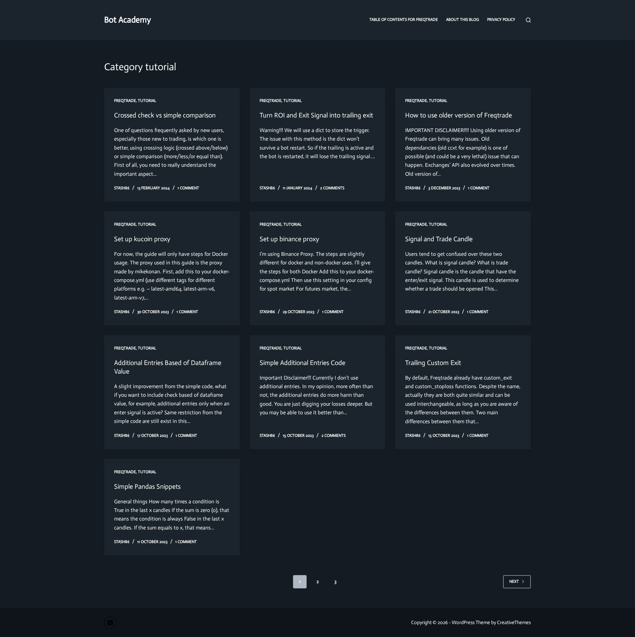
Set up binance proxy (289, 239)
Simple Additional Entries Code (302, 363)
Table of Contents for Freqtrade (403, 19)
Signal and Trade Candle (439, 239)
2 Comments (332, 188)
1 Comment (188, 188)
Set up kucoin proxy (142, 239)
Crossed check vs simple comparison (165, 115)
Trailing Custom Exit (433, 363)
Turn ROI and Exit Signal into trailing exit (316, 115)
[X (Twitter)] (110, 622)
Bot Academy (127, 20)
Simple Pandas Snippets (147, 486)
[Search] (528, 20)
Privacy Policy (501, 19)
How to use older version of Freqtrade (458, 115)
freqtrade (125, 100)
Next (514, 581)
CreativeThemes (514, 622)
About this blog (462, 19)
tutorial (147, 100)
